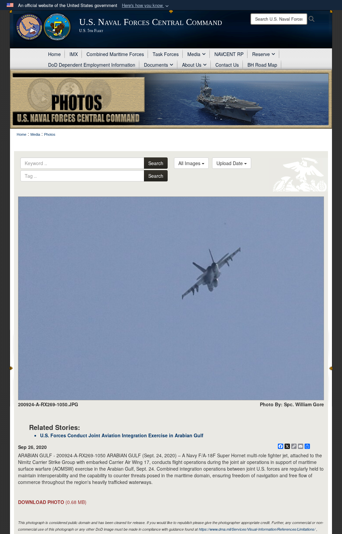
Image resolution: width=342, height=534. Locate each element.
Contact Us (227, 64)
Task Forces (166, 54)
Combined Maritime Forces (115, 54)
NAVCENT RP (228, 54)
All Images (190, 163)
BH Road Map (262, 64)
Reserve (261, 54)
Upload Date (230, 163)
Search (155, 163)
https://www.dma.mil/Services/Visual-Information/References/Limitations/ (257, 529)
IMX (73, 54)
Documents (156, 64)
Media (193, 54)
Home (54, 54)
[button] (146, 5)
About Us (191, 64)
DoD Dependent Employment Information (91, 64)
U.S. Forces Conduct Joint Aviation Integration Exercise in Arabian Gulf (121, 435)
